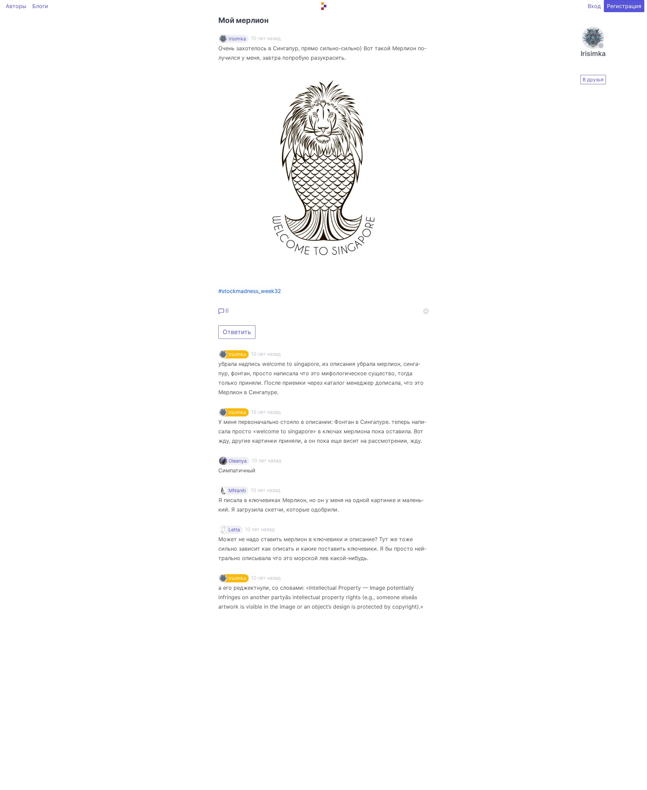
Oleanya (237, 461)
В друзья (593, 79)
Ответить (237, 331)
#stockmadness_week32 (249, 291)
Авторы (16, 6)
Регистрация (624, 6)
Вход (594, 6)
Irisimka (237, 38)
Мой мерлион (243, 20)
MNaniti (237, 490)
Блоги (40, 6)
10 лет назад (266, 354)
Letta (234, 529)
